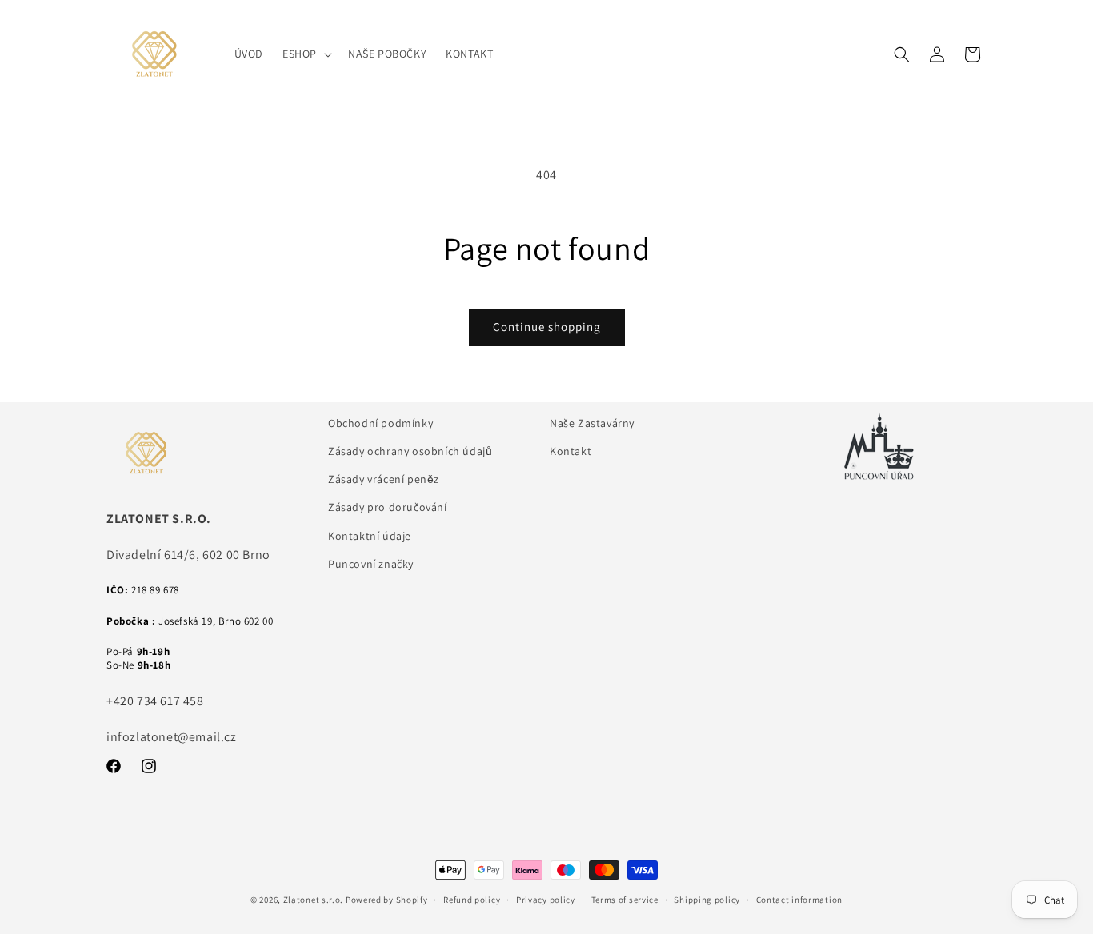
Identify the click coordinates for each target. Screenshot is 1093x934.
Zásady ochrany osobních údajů (410, 451)
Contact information (799, 899)
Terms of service (625, 899)
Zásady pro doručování (387, 507)
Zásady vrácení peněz (383, 479)
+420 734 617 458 (155, 701)
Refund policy (471, 899)
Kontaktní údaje (369, 536)
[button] (305, 53)
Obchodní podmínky (380, 423)
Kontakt (570, 451)
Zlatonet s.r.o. (313, 899)
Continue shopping (547, 326)
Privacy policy (545, 899)
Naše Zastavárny (592, 423)
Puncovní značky (371, 564)
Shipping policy (707, 899)
